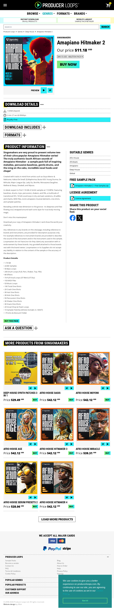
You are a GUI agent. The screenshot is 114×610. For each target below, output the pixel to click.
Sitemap (60, 574)
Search (105, 26)
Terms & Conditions (13, 571)
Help (59, 568)
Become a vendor (12, 563)
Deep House (75, 169)
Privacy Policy (62, 571)
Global (72, 173)
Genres (47, 13)
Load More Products (57, 519)
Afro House (74, 158)
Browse (32, 13)
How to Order (62, 566)
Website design (9, 604)
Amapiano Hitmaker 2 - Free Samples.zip (91, 185)
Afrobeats (74, 162)
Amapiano (74, 165)
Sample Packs (10, 560)
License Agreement (83, 198)
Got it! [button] (85, 600)
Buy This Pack (11, 321)
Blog (58, 560)
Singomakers (64, 37)
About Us (60, 563)
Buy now (68, 64)
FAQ (6, 568)
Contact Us (9, 566)
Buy (35, 400)
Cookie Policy (10, 574)
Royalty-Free (12, 119)
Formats (63, 13)
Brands (79, 13)
